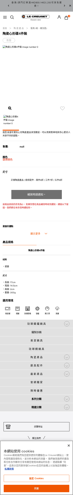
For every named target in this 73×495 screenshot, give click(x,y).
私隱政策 (9, 468)
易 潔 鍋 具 (36, 340)
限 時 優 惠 (36, 390)
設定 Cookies (36, 478)
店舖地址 (38, 426)
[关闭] (69, 445)
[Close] (70, 6)
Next (64, 6)
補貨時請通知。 (36, 194)
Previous (8, 6)
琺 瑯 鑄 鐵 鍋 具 (36, 323)
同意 (36, 488)
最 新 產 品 (36, 373)
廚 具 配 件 (36, 365)
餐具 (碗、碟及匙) (38, 28)
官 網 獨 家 (36, 382)
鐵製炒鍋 (36, 332)
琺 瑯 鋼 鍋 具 (36, 348)
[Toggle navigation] (5, 17)
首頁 (5, 28)
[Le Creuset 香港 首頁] (35, 17)
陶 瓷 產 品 (19, 28)
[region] (36, 468)
